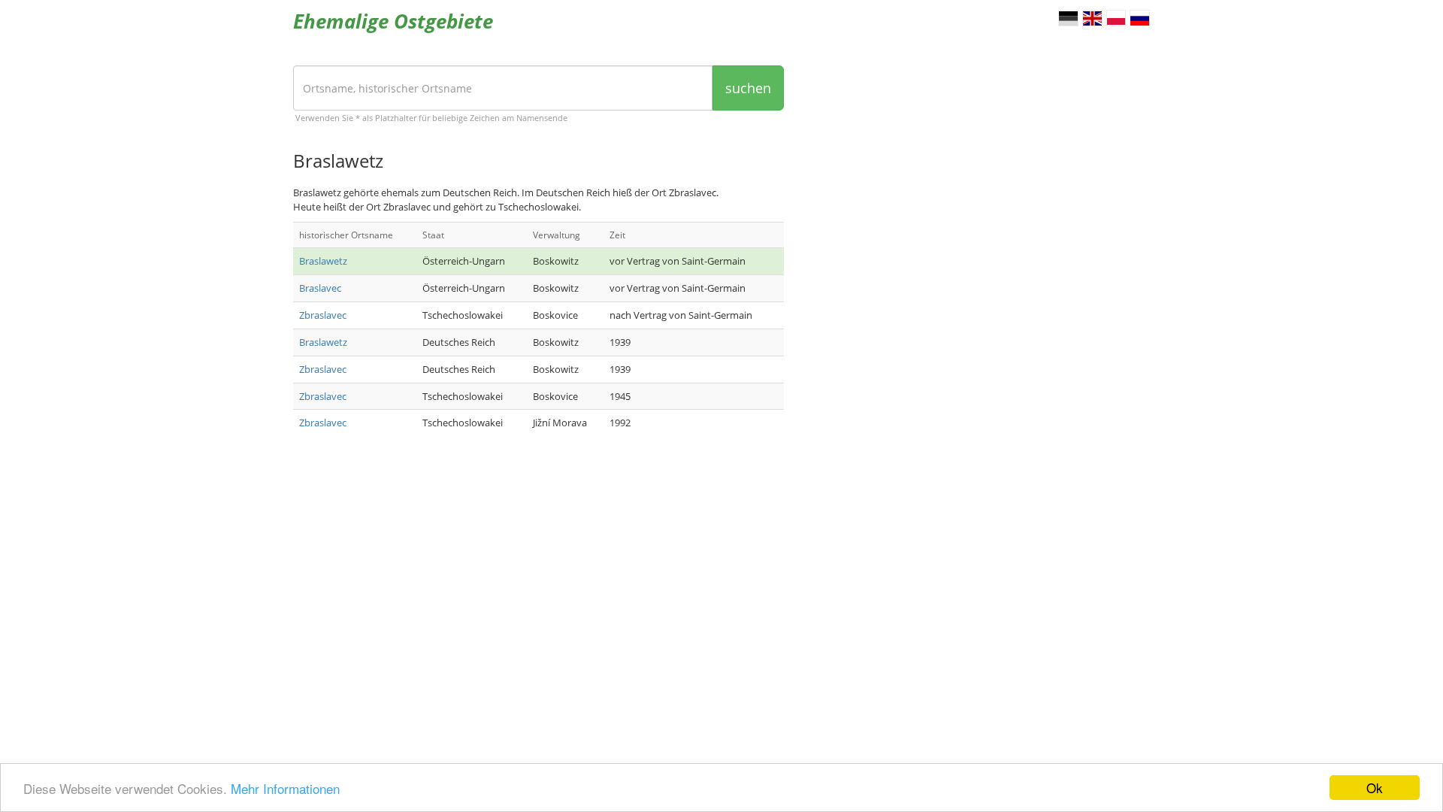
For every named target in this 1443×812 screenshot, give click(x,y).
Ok (1374, 787)
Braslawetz (323, 261)
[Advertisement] (538, 567)
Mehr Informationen (285, 788)
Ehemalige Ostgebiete (393, 21)
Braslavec (320, 288)
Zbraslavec (322, 315)
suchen (748, 88)
